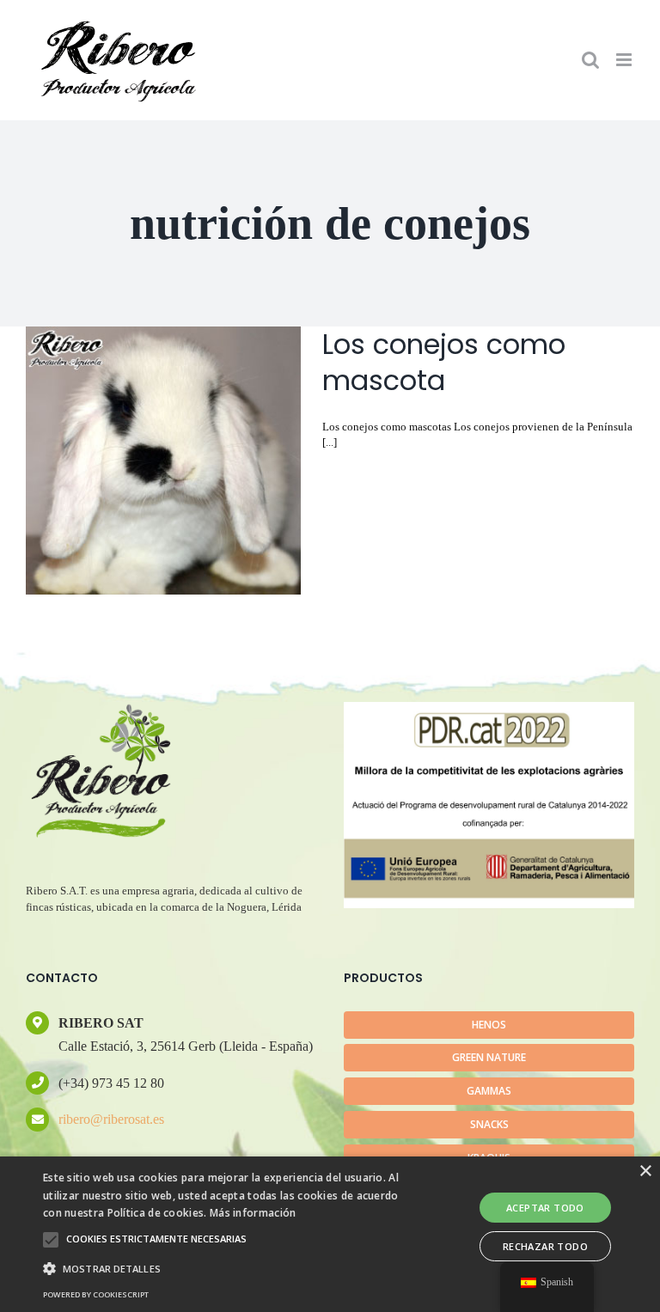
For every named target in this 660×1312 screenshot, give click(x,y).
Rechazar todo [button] (545, 1246)
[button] (51, 1240)
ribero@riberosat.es (111, 1119)
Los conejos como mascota (443, 362)
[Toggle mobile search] (590, 60)
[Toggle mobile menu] (625, 60)
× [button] (645, 1171)
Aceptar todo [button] (545, 1207)
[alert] (330, 1234)
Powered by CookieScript (96, 1294)
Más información (253, 1212)
